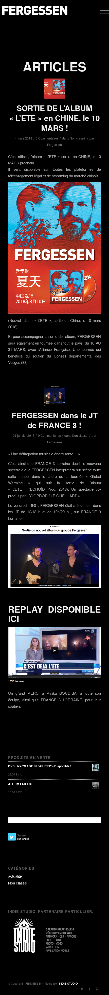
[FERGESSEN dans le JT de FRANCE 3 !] (54, 396)
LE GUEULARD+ (65, 495)
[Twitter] (82, 988)
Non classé (77, 138)
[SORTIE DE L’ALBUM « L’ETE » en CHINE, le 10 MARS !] (54, 89)
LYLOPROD (38, 495)
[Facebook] (89, 988)
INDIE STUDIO (68, 983)
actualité (15, 876)
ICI (13, 618)
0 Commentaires (47, 138)
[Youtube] (97, 988)
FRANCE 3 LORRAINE (61, 699)
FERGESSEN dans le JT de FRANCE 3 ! (55, 420)
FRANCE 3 (45, 463)
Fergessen (54, 144)
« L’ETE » (17, 489)
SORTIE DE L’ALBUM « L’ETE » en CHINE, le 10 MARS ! (54, 117)
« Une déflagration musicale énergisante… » (44, 453)
